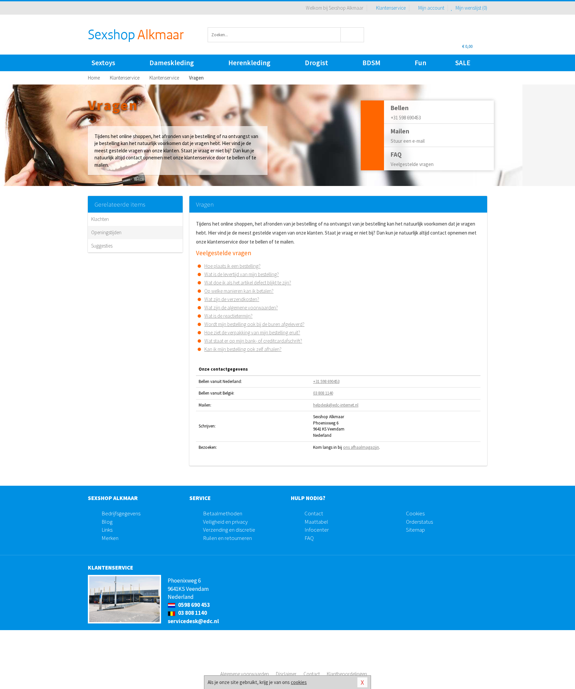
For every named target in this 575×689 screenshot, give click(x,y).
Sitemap (415, 529)
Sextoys (103, 62)
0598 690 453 (193, 604)
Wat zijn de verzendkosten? (231, 299)
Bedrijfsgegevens (120, 513)
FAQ (309, 538)
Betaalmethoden (222, 513)
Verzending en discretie (229, 529)
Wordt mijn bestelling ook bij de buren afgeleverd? (254, 324)
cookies (299, 682)
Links (106, 529)
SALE (463, 62)
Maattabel (316, 521)
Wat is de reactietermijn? (228, 316)
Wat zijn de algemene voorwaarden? (241, 307)
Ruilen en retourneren (227, 538)
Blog (106, 521)
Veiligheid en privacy (225, 521)
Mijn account (431, 8)
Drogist (316, 62)
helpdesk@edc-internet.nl (335, 405)
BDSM (371, 62)
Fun (420, 62)
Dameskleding (171, 62)
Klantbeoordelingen (347, 674)
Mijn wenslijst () (471, 8)
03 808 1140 (323, 393)
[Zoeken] (352, 34)
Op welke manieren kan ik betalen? (239, 291)
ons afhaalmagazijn (361, 447)
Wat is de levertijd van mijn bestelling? (241, 274)
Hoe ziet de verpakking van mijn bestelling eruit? (252, 332)
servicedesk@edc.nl (193, 621)
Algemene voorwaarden (244, 674)
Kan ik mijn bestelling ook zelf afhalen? (243, 349)
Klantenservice (391, 8)
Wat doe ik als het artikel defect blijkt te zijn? (247, 282)
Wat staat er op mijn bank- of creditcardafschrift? (253, 341)
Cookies (415, 513)
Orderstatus (419, 521)
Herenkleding (249, 62)
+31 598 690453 (326, 381)
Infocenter (316, 529)
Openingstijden (106, 232)
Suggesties (101, 246)
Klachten (100, 219)
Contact (313, 513)
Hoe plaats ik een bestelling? (232, 266)
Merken (109, 538)
